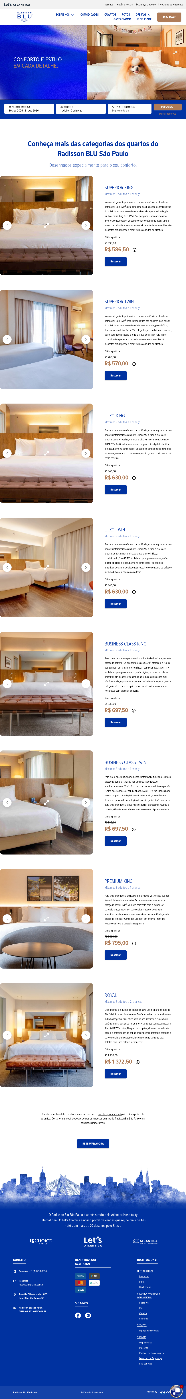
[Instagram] (88, 1315)
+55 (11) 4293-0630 (33, 1271)
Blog (141, 1281)
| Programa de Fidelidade (170, 4)
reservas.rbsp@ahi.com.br (31, 1282)
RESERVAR (169, 17)
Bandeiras (144, 1276)
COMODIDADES (89, 15)
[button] (7, 225)
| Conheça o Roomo (146, 4)
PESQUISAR (167, 107)
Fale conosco (145, 1363)
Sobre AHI (144, 1302)
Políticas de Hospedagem (151, 1353)
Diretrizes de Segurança (150, 1358)
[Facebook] (78, 1315)
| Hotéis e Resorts (125, 4)
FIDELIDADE (144, 19)
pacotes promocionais (110, 1114)
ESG (141, 1308)
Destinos (108, 4)
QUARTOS (110, 15)
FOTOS (126, 15)
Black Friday (145, 1287)
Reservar (115, 261)
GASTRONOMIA (123, 19)
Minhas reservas (167, 114)
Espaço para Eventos (149, 1330)
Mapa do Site (145, 1342)
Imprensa (143, 1318)
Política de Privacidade (92, 1392)
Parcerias (143, 1347)
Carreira (143, 1313)
